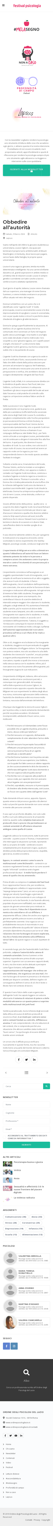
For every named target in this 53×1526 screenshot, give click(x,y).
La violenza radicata (24, 1197)
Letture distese (12, 1473)
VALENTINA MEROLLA (30, 1256)
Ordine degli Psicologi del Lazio (23, 1514)
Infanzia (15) (35, 1228)
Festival (9, 1467)
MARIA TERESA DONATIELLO (26, 1272)
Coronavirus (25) (31, 1223)
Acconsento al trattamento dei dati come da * (27, 1137)
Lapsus (9, 238)
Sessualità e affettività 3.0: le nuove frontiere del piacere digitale (29, 1189)
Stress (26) (11, 1223)
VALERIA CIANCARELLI (30, 1320)
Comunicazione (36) (15, 1217)
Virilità (17, 1170)
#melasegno (11, 1483)
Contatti (28, 1520)
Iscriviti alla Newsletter (26, 169)
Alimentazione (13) (32, 1234)
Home (8, 1444)
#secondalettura (13, 1478)
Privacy (37, 1520)
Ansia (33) (37, 1217)
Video (8, 1462)
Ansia (16, 1178)
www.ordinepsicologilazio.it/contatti (22, 1427)
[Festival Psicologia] (27, 8)
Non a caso (11, 1492)
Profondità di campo (15, 1487)
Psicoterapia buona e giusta (28, 1162)
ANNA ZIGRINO (26, 1288)
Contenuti (10, 1458)
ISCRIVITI (26, 1145)
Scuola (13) (11, 1234)
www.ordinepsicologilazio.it (18, 1422)
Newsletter (11, 1453)
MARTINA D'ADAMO (29, 1304)
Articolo (33, 234)
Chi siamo (10, 1448)
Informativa (24, 1138)
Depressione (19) (14, 1228)
